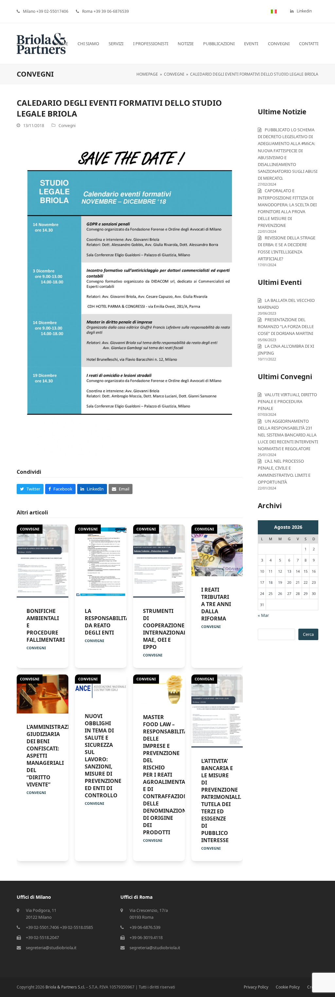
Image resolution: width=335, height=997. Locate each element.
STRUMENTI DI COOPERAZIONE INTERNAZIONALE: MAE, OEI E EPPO (167, 629)
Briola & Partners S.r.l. (65, 987)
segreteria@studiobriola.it (51, 948)
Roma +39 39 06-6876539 (105, 11)
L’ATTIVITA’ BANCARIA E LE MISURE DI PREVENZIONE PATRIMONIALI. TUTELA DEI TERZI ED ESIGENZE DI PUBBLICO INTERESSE (221, 800)
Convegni (67, 125)
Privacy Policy (256, 987)
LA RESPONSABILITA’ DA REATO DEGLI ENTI (107, 621)
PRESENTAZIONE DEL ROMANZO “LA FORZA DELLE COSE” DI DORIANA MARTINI (286, 326)
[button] (30, 489)
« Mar (263, 615)
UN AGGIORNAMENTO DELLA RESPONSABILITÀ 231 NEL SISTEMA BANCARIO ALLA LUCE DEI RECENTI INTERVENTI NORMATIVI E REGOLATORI (288, 435)
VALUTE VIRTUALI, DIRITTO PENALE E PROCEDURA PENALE (287, 401)
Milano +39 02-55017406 (45, 11)
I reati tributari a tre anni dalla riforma (216, 604)
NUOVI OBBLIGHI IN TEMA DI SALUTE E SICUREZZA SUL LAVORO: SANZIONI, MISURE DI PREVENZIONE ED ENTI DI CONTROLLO (103, 755)
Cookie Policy (288, 987)
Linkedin (304, 11)
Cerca (308, 634)
